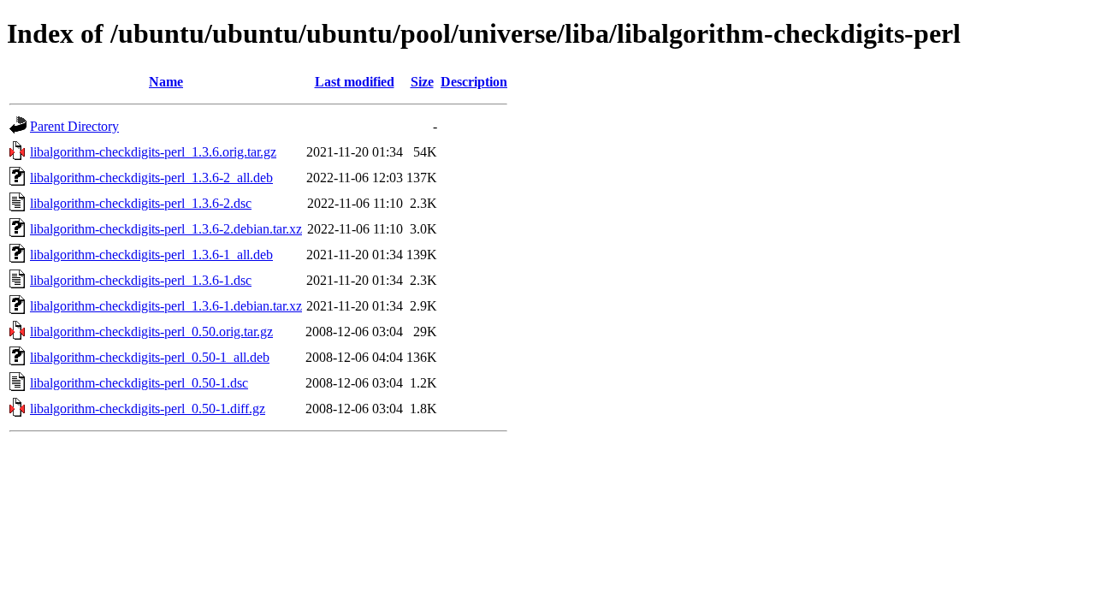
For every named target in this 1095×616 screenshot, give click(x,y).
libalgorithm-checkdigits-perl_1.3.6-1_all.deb (151, 254)
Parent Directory (74, 126)
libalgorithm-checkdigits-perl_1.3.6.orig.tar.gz (153, 152)
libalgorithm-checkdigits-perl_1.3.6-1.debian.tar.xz (166, 306)
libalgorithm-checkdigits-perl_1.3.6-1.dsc (141, 280)
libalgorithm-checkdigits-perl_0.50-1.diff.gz (147, 408)
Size (422, 81)
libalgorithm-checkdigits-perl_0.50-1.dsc (139, 383)
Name (166, 81)
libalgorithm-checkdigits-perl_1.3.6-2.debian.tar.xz (166, 229)
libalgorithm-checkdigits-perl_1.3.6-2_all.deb (151, 177)
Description (474, 81)
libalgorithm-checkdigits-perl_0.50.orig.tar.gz (151, 331)
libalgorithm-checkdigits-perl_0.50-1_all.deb (149, 357)
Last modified (354, 81)
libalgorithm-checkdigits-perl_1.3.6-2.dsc (141, 203)
